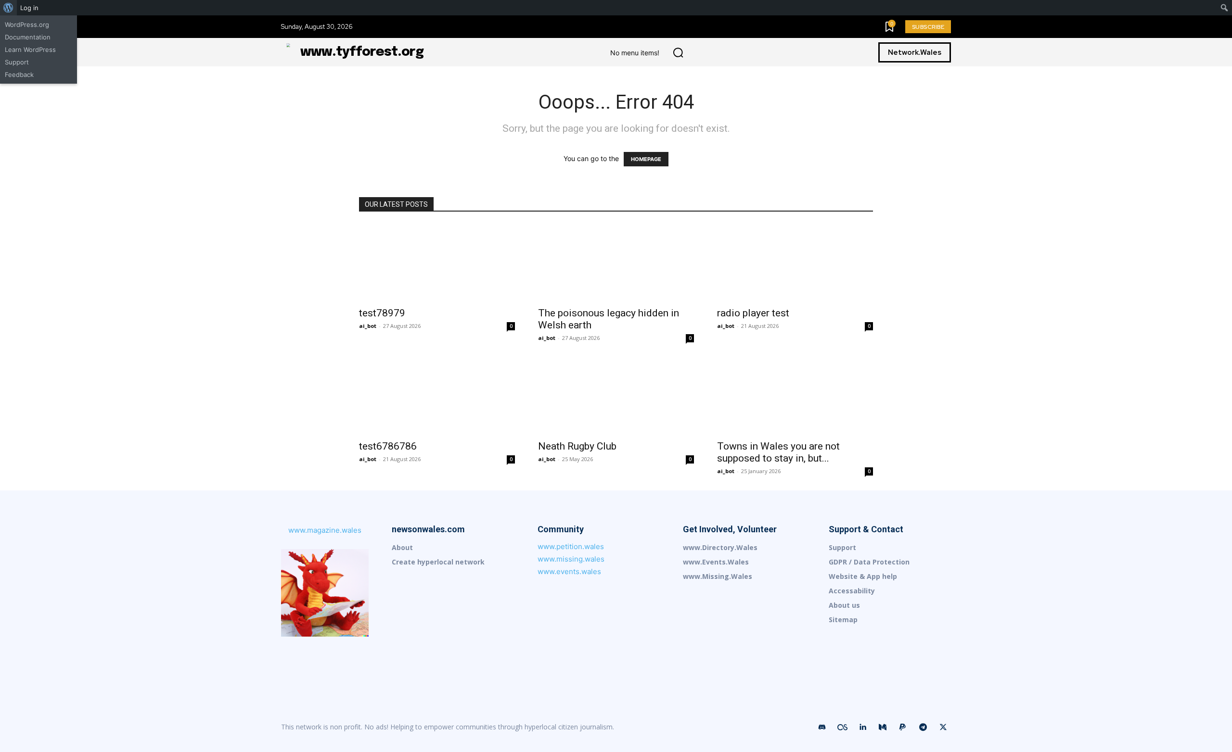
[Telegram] (923, 727)
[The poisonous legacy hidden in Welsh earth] (616, 262)
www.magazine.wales (324, 530)
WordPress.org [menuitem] (27, 24)
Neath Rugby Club (577, 446)
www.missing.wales (571, 559)
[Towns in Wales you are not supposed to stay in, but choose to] (795, 395)
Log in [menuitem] (29, 8)
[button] (678, 52)
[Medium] (882, 727)
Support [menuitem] (17, 62)
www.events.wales (569, 571)
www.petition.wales (571, 546)
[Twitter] (943, 727)
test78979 (382, 313)
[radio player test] (795, 262)
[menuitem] (8, 7)
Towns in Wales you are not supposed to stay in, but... (778, 452)
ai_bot (367, 325)
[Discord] (822, 727)
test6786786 (388, 446)
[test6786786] (437, 395)
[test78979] (437, 262)
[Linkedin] (862, 727)
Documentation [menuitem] (28, 37)
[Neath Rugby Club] (616, 395)
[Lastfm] (842, 727)
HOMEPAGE (646, 159)
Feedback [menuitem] (19, 74)
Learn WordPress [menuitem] (30, 49)
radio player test (753, 313)
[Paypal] (903, 727)
